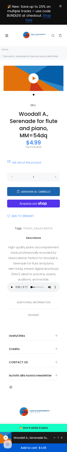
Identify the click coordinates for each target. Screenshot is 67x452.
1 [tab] (33, 95)
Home (5, 49)
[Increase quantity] (61, 437)
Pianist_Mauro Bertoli (38, 228)
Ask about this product (26, 162)
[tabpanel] (33, 78)
